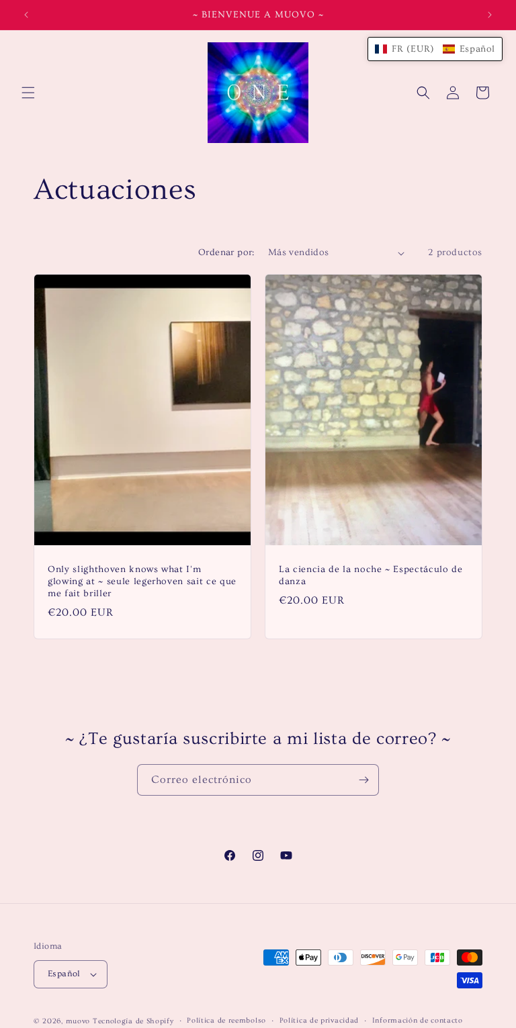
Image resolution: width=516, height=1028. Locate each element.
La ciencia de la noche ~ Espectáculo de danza (371, 575)
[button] (28, 92)
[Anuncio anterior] (26, 15)
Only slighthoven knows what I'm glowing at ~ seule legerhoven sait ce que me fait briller (142, 581)
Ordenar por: (226, 252)
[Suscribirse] (363, 780)
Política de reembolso (226, 1020)
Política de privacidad (319, 1020)
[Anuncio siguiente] (490, 15)
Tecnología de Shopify (133, 1021)
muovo (78, 1021)
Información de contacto (417, 1020)
